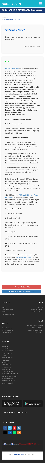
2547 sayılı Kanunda (23, 257)
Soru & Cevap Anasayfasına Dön (22, 291)
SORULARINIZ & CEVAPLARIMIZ (12, 19)
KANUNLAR (5, 349)
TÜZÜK (4, 312)
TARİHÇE (4, 307)
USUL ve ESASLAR (7, 378)
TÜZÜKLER (5, 355)
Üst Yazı (40, 307)
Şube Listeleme (6, 332)
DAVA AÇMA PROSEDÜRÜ (35, 326)
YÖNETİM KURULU (7, 309)
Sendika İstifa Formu (37, 312)
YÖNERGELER (6, 365)
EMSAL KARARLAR (37, 328)
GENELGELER (6, 362)
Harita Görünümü (7, 328)
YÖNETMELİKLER (7, 358)
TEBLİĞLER (5, 360)
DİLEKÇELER (39, 332)
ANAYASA (5, 346)
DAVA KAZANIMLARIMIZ (35, 330)
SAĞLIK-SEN (11, 4)
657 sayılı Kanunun (12, 69)
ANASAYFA (5, 17)
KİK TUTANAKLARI (7, 372)
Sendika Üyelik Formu (36, 309)
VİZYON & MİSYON (8, 314)
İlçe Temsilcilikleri (7, 330)
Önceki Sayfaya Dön (22, 287)
